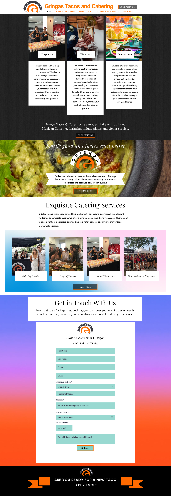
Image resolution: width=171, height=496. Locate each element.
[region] (46, 61)
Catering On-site (31, 276)
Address (59, 400)
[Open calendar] (112, 417)
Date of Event (63, 412)
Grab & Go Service (105, 276)
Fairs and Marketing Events (142, 276)
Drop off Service (68, 276)
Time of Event (62, 422)
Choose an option (63, 382)
